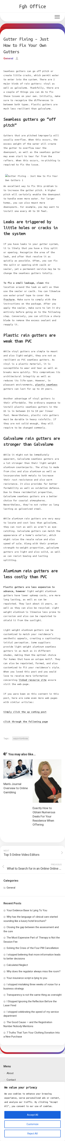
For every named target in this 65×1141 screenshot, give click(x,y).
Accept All (32, 1114)
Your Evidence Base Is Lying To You (27, 910)
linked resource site (32, 680)
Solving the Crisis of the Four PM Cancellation (33, 948)
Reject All (32, 1133)
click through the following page (25, 721)
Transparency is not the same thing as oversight (34, 994)
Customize (32, 1124)
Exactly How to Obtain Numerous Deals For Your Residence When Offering (44, 816)
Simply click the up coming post (24, 712)
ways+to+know (20, 738)
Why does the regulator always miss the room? (33, 971)
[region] (32, 1111)
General (8, 58)
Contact (11, 1079)
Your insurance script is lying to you (27, 978)
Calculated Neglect (17, 965)
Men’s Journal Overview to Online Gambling (15, 788)
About (10, 1073)
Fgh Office (32, 6)
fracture (9, 299)
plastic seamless (46, 384)
